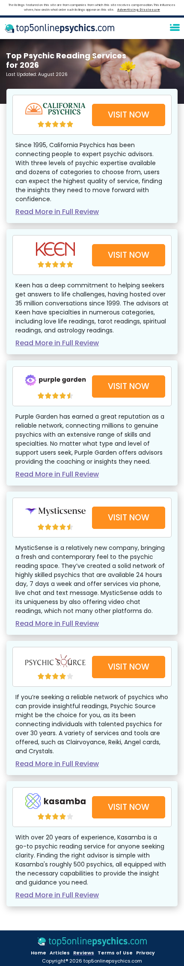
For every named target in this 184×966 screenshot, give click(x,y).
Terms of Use (115, 952)
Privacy (145, 952)
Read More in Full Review (57, 212)
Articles (60, 952)
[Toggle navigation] (174, 28)
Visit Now (128, 115)
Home (38, 952)
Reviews (83, 952)
